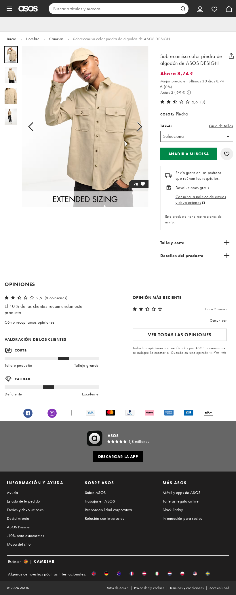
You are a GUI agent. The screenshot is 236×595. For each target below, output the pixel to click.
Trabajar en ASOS (100, 501)
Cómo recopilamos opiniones (30, 322)
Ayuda (12, 492)
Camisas (56, 38)
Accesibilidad (219, 588)
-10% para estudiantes (25, 535)
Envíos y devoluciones (25, 509)
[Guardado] (214, 8)
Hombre (33, 38)
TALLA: (166, 125)
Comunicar (218, 320)
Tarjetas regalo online (181, 501)
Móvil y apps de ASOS (181, 492)
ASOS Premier (19, 527)
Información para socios (182, 518)
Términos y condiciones (187, 588)
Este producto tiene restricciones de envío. (193, 219)
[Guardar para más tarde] (226, 154)
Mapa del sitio (19, 544)
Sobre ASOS (95, 492)
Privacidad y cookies (149, 588)
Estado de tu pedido (23, 501)
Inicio (11, 38)
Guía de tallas (221, 125)
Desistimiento (18, 518)
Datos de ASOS (117, 588)
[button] (188, 154)
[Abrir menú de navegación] (9, 8)
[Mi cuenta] (200, 8)
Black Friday (173, 509)
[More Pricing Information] (189, 92)
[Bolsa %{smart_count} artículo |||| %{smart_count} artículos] (229, 8)
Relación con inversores (104, 518)
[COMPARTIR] (231, 55)
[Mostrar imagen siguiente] (137, 126)
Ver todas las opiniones (180, 335)
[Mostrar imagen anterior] (32, 126)
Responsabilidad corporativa (108, 509)
